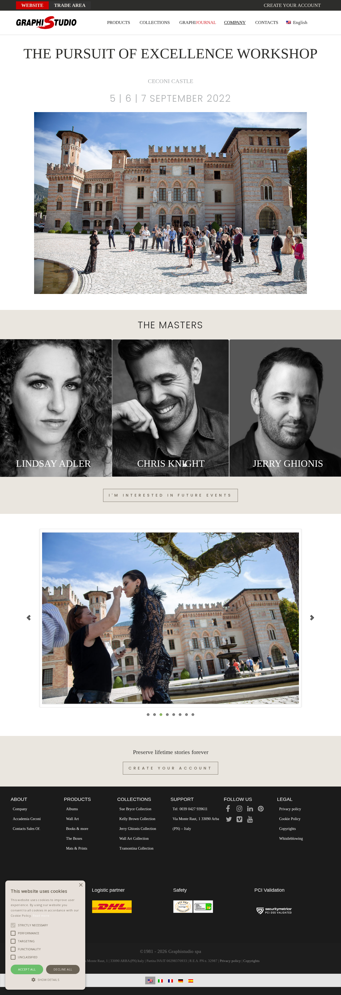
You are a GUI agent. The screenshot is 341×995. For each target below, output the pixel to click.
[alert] (45, 935)
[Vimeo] (239, 820)
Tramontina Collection (136, 848)
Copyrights (287, 829)
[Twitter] (229, 820)
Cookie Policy (290, 819)
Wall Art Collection (134, 839)
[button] (45, 980)
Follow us (238, 799)
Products (77, 799)
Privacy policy (290, 809)
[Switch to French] (170, 980)
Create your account (292, 5)
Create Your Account (170, 768)
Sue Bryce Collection (135, 809)
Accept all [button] (27, 969)
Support (182, 799)
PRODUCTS (118, 22)
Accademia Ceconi (27, 819)
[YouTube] (250, 820)
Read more (41, 916)
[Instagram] (239, 809)
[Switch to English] (150, 980)
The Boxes (74, 839)
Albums (72, 809)
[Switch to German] (181, 980)
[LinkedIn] (250, 809)
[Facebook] (228, 809)
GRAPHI (197, 22)
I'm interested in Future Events (170, 495)
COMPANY (235, 22)
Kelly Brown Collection (137, 819)
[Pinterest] (260, 809)
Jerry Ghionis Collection (137, 829)
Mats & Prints (76, 848)
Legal (285, 799)
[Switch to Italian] (160, 980)
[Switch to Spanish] (191, 980)
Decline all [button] (63, 969)
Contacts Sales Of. (26, 829)
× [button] (81, 885)
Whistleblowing (291, 839)
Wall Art (72, 819)
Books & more (77, 829)
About (19, 799)
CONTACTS (266, 22)
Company (20, 809)
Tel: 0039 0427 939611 (190, 809)
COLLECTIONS (155, 22)
